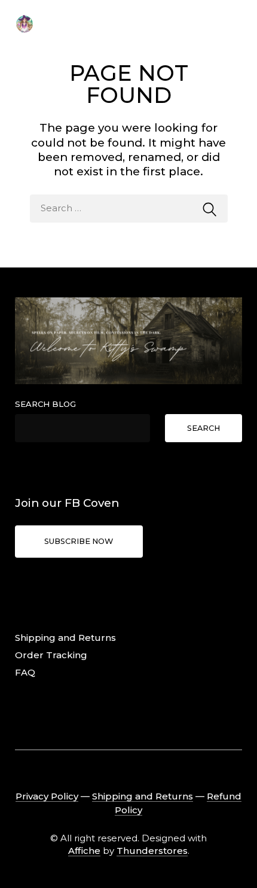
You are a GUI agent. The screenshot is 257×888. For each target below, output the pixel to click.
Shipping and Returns (65, 637)
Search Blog (45, 404)
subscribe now (78, 541)
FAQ (25, 672)
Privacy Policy (47, 796)
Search (203, 428)
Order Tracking (51, 655)
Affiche (84, 850)
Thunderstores (152, 850)
